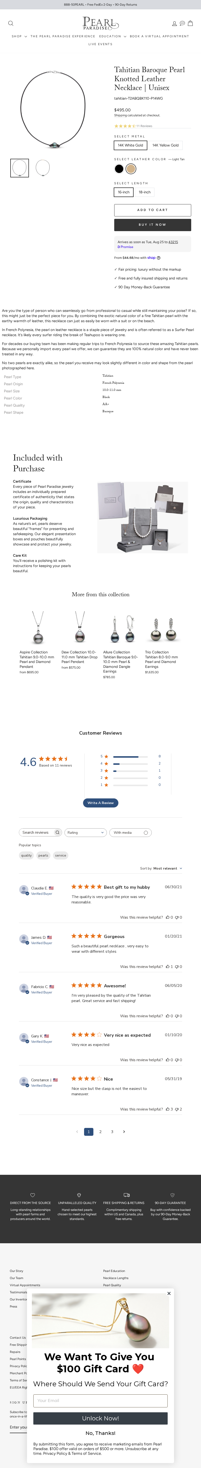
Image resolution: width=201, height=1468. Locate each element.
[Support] (182, 23)
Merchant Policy (21, 1373)
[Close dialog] (169, 1293)
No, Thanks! (100, 1433)
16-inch (123, 192)
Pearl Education (114, 1271)
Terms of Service (21, 1380)
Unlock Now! (100, 1418)
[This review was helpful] (167, 1109)
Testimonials (18, 1292)
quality (26, 855)
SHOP (17, 36)
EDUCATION (111, 36)
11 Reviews (144, 126)
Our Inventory (19, 1299)
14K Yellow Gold (165, 145)
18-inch (145, 192)
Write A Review (101, 803)
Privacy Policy (19, 1366)
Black (119, 169)
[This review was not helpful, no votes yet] (176, 917)
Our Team (16, 1278)
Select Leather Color (149, 159)
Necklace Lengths (115, 1278)
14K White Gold (130, 145)
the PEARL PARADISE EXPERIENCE (63, 36)
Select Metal (129, 136)
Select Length (131, 183)
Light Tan (131, 169)
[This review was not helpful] (176, 1109)
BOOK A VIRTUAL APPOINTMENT (159, 36)
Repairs (15, 1352)
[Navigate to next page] (124, 1132)
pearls (43, 855)
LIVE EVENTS (100, 44)
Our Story (16, 1271)
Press (13, 1306)
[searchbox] (36, 832)
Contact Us (18, 1337)
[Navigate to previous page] (77, 1132)
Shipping (120, 115)
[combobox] (85, 832)
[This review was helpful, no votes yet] (167, 917)
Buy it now (153, 224)
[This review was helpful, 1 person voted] (167, 966)
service (60, 855)
